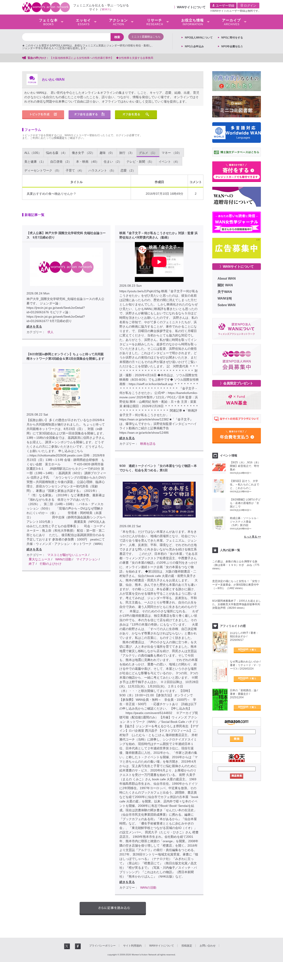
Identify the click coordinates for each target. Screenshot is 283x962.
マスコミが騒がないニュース (67, 555)
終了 (32, 563)
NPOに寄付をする (232, 37)
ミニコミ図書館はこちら (146, 36)
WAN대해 (225, 298)
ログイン (249, 5)
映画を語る (148, 443)
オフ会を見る (136, 114)
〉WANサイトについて (237, 266)
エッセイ (83, 22)
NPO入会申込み (194, 46)
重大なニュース (39, 559)
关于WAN (225, 292)
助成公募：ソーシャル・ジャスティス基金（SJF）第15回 (244, 522)
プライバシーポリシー (102, 945)
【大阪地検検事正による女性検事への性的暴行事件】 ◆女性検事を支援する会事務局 (101, 57)
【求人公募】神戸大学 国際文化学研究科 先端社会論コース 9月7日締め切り (66, 235)
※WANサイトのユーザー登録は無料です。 (235, 10)
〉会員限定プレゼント (236, 383)
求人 (50, 332)
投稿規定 (59, 138)
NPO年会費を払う (232, 46)
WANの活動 (63, 559)
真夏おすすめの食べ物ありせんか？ (51, 193)
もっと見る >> (252, 536)
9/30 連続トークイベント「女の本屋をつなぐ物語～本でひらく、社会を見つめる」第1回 (158, 468)
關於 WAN (225, 285)
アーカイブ (231, 22)
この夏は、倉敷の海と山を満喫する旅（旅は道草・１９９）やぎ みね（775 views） (235, 565)
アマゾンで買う (247, 650)
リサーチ (154, 22)
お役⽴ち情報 (192, 22)
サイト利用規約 (132, 945)
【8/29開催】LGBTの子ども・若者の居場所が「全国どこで (245, 503)
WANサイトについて (191, 7)
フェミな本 (48, 22)
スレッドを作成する (43, 114)
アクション (118, 22)
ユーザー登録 (224, 5)
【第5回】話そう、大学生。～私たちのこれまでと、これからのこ (244, 484)
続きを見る (34, 326)
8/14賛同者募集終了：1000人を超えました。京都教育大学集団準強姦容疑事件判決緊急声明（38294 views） (236, 604)
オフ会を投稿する (90, 114)
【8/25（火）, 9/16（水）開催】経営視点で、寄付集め (245, 466)
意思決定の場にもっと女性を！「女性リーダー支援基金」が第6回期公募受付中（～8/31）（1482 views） (236, 585)
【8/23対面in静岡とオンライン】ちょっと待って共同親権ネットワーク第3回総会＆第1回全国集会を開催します (65, 356)
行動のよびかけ (50, 563)
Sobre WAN (226, 305)
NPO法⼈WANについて (199, 37)
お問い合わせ (208, 945)
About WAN (227, 278)
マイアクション (87, 559)
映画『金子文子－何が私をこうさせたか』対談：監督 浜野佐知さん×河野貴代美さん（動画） (158, 235)
